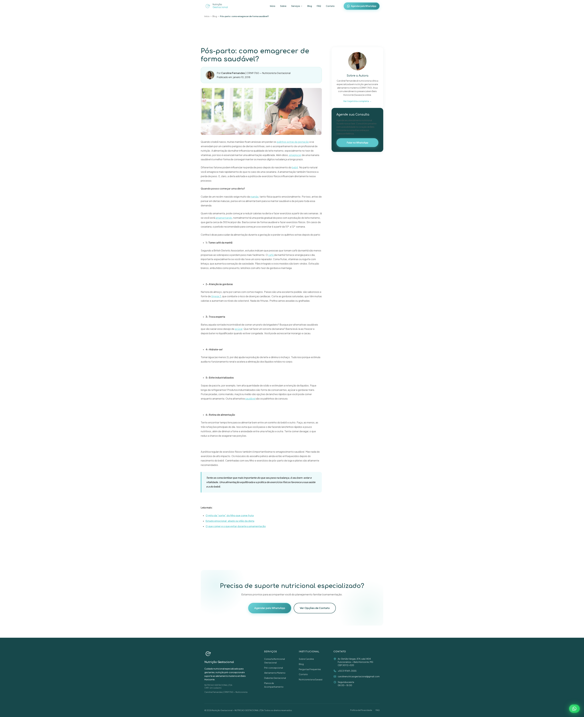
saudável (250, 398)
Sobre (283, 6)
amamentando (224, 217)
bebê (295, 167)
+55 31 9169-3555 (347, 670)
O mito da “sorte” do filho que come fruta (230, 515)
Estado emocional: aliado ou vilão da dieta (230, 520)
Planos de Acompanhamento (273, 685)
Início (272, 6)
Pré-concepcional (273, 667)
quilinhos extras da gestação (293, 141)
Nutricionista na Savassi (310, 679)
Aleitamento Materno (274, 672)
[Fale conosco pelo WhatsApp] (574, 709)
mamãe (254, 196)
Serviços (295, 6)
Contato (330, 6)
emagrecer (295, 155)
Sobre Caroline (306, 658)
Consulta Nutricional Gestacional (274, 660)
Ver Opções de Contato (315, 608)
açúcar (238, 328)
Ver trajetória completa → (357, 101)
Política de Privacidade (361, 710)
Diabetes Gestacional (275, 678)
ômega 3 (216, 296)
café (271, 254)
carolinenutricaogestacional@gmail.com (359, 676)
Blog (309, 6)
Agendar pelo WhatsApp (363, 6)
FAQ (319, 6)
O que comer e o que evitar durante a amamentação (236, 526)
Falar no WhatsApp (357, 142)
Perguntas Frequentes (310, 669)
